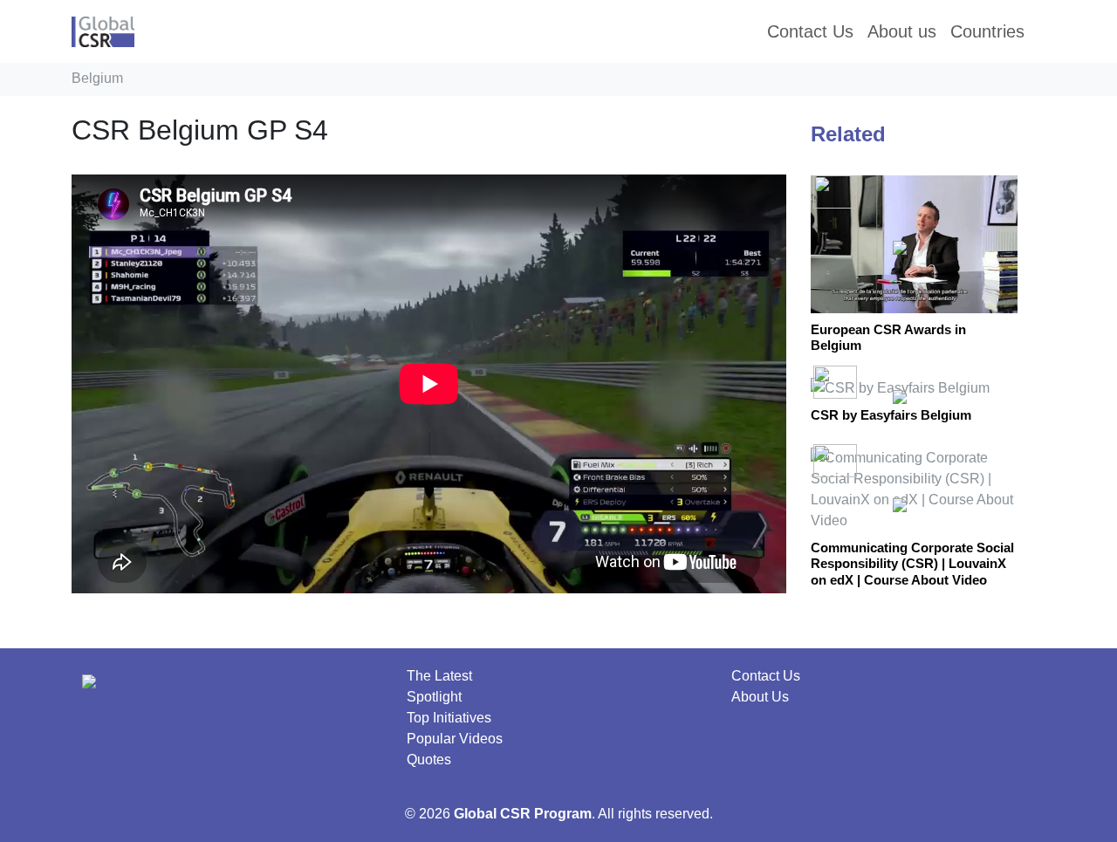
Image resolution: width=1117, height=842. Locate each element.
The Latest (439, 675)
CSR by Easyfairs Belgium (891, 414)
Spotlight (434, 696)
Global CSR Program (523, 813)
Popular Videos (455, 738)
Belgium (97, 78)
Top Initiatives (449, 717)
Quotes (429, 759)
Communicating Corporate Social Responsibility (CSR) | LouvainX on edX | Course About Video (912, 563)
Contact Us (765, 675)
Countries (987, 31)
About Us (760, 696)
